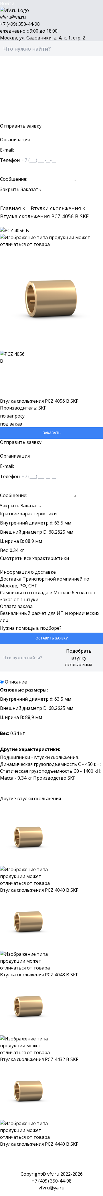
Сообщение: (13, 179)
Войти (7, 3)
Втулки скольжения (56, 208)
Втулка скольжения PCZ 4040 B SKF (39, 890)
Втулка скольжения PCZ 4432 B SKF (39, 1059)
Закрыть (9, 189)
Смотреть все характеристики (34, 558)
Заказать (31, 189)
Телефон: (10, 160)
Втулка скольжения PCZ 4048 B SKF (39, 974)
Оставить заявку (19, 119)
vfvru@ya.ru (13, 17)
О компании (13, 98)
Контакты (11, 105)
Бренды (8, 85)
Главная (10, 208)
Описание (16, 682)
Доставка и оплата (21, 91)
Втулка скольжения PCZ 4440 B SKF (39, 1144)
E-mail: (7, 150)
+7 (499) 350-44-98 (20, 24)
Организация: (15, 139)
